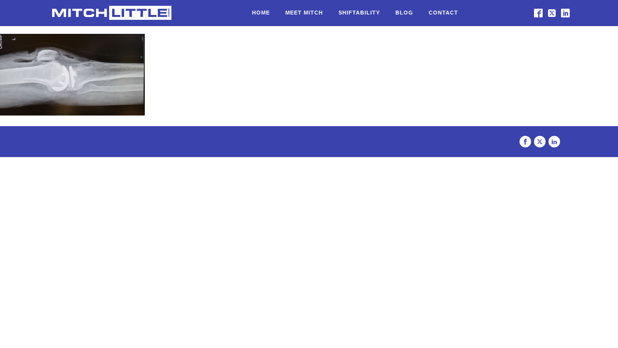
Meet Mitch (304, 12)
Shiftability (359, 12)
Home (261, 12)
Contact (443, 12)
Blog (404, 12)
